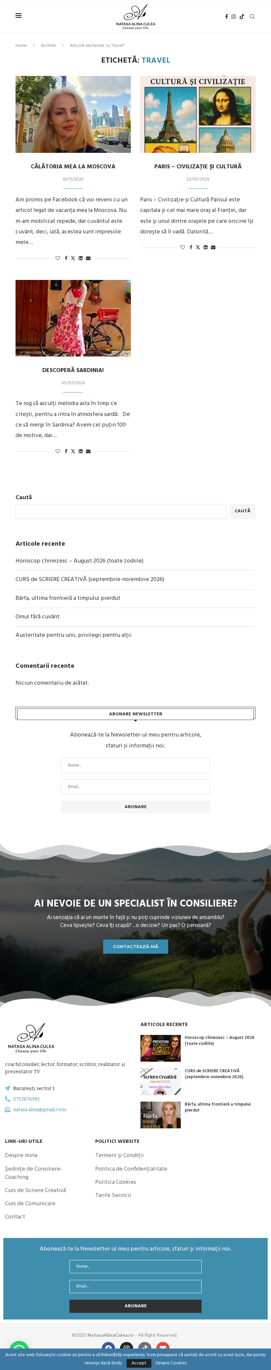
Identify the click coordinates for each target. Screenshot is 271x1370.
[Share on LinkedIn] (81, 258)
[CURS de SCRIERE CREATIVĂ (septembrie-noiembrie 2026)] (160, 1081)
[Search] (252, 16)
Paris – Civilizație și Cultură (198, 167)
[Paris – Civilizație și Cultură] (197, 114)
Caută (24, 497)
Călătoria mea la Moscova (73, 167)
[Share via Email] (88, 258)
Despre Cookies (171, 1363)
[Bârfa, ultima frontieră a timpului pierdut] (160, 1115)
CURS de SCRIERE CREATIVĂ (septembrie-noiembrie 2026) (90, 579)
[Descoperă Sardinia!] (73, 318)
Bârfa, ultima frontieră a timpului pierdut (68, 598)
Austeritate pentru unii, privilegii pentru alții (74, 635)
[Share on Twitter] (73, 258)
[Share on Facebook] (66, 258)
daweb (192, 1335)
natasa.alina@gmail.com (39, 1110)
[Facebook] (226, 16)
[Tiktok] (242, 16)
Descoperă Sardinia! (73, 370)
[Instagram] (233, 16)
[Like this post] (58, 258)
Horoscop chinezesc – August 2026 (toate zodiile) (79, 561)
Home (21, 45)
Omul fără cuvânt (37, 617)
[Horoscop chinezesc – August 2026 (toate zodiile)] (160, 1048)
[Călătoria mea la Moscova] (73, 114)
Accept (139, 1363)
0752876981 (26, 1099)
